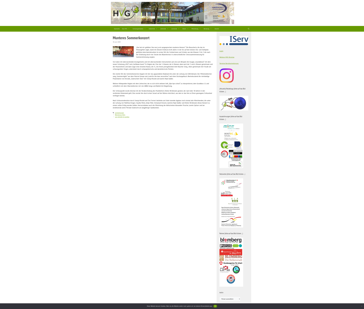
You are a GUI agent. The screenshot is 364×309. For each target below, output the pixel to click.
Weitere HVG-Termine (226, 57)
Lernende (174, 29)
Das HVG (124, 29)
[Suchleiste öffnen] (248, 29)
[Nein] (362, 306)
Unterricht (152, 29)
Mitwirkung (194, 29)
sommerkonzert (119, 113)
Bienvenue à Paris (120, 115)
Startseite (117, 29)
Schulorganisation (138, 29)
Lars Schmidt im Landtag (122, 117)
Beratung (206, 29)
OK (215, 306)
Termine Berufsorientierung (228, 63)
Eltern (184, 29)
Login (221, 51)
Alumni (217, 29)
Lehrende (163, 29)
